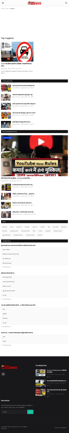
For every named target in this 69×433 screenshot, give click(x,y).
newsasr (4, 227)
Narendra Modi (25, 231)
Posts (7, 8)
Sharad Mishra (16, 88)
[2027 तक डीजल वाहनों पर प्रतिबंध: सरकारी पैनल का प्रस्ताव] (17, 52)
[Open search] (66, 3)
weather (40, 235)
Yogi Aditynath (6, 235)
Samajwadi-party (18, 235)
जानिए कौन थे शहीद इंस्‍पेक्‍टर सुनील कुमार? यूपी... (23, 94)
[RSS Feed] (3, 374)
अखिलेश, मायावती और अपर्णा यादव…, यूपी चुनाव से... (23, 194)
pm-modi (55, 227)
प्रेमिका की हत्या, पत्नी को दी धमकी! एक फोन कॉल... (23, 212)
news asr (19, 227)
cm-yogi (27, 227)
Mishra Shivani (16, 97)
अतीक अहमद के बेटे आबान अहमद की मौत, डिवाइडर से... (24, 103)
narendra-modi (30, 235)
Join (30, 412)
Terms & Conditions (61, 427)
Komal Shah (4, 68)
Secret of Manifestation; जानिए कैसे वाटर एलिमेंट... (56, 371)
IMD (34, 231)
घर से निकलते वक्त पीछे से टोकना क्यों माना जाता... (23, 184)
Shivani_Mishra (50, 383)
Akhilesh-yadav (58, 231)
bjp (49, 227)
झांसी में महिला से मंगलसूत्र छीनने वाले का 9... (22, 122)
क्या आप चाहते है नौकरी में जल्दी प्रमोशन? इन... (57, 381)
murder (43, 227)
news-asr (34, 227)
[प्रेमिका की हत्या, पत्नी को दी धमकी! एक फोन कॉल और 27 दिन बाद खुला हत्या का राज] (6, 214)
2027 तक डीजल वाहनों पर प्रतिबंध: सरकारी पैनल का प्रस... (16, 65)
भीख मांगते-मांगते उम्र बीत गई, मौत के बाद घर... (22, 203)
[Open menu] (3, 3)
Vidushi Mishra (4, 181)
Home (2, 8)
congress (48, 231)
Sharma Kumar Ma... (17, 214)
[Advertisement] (34, 23)
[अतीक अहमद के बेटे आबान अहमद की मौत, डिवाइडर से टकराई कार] (6, 106)
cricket (40, 231)
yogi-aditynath (14, 231)
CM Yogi (4, 231)
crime (11, 227)
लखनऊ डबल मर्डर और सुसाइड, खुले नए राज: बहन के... (24, 113)
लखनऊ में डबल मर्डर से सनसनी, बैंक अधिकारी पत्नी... (24, 85)
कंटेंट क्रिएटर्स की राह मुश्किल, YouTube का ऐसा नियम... (16, 178)
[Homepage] (34, 3)
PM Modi (63, 227)
